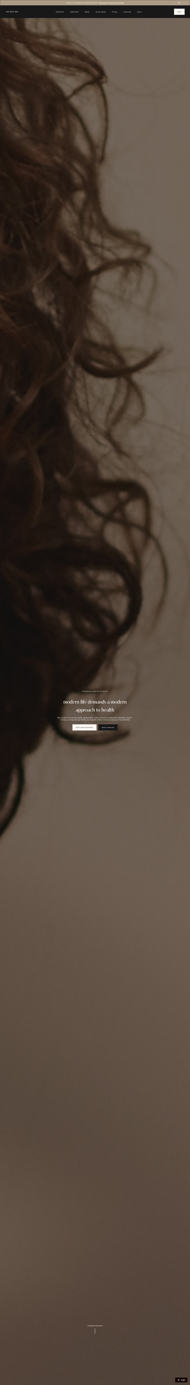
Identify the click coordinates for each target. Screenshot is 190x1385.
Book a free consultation (84, 727)
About (139, 12)
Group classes (101, 12)
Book (179, 12)
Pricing (114, 12)
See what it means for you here (111, 3)
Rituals (87, 12)
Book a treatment (108, 727)
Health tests (74, 12)
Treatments (60, 12)
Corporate (127, 12)
